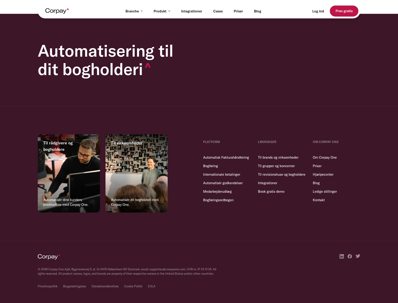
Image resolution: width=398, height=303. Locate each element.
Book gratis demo (271, 191)
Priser (238, 11)
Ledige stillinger (325, 191)
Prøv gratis (344, 11)
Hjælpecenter (323, 174)
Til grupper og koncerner (276, 166)
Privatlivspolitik (48, 286)
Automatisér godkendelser (223, 183)
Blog (257, 11)
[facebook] (350, 256)
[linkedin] (341, 256)
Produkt (160, 11)
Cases (218, 11)
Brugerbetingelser (74, 286)
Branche (132, 11)
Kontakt (319, 200)
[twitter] (358, 256)
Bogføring (210, 166)
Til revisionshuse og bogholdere (281, 174)
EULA (151, 286)
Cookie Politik (133, 286)
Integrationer (191, 11)
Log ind (318, 11)
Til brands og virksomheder (278, 157)
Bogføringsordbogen (218, 200)
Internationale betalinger (221, 174)
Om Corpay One (325, 157)
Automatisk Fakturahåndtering (226, 157)
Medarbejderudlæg (217, 191)
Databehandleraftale (105, 286)
